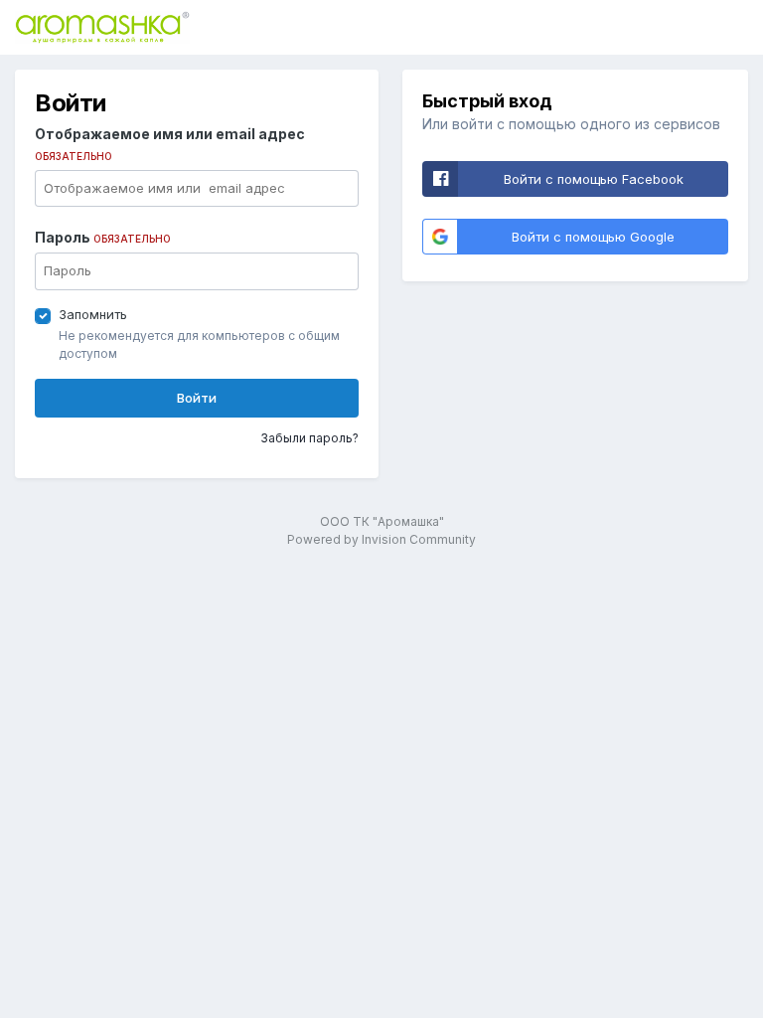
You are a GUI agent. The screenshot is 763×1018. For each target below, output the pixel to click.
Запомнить (93, 314)
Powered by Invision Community (381, 539)
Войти (197, 398)
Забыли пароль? (309, 437)
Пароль (103, 237)
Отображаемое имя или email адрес (170, 143)
